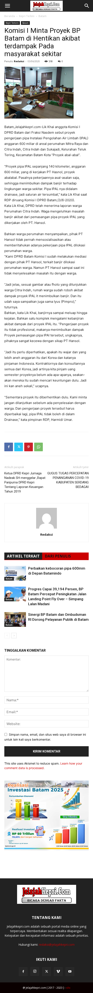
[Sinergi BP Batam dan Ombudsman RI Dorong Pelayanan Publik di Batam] (15, 619)
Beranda (9, 16)
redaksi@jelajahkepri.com (57, 944)
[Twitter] (18, 447)
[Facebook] (8, 447)
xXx (68, 988)
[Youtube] (70, 971)
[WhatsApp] (38, 447)
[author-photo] (46, 528)
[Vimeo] (58, 971)
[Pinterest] (28, 447)
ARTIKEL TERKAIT (23, 556)
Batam (42, 16)
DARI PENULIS (58, 556)
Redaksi (19, 61)
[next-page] (14, 635)
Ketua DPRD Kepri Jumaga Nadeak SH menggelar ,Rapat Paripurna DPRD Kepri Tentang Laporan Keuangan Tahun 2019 (24, 482)
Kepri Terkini (26, 16)
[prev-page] (7, 635)
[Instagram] (34, 971)
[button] (7, 6)
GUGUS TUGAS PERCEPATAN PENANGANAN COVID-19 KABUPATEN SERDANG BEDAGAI (68, 480)
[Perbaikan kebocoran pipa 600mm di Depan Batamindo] (15, 573)
